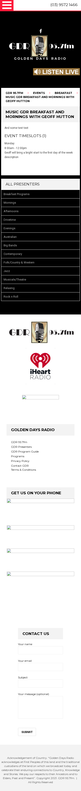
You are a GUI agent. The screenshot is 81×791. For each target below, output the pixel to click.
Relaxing (9, 288)
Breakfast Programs (16, 194)
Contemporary (13, 254)
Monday (9, 143)
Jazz (7, 271)
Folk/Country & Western (19, 262)
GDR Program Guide (25, 451)
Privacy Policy (20, 461)
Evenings (9, 228)
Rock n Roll (11, 296)
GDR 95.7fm (19, 442)
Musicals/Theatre (15, 279)
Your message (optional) (33, 694)
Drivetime (10, 219)
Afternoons (11, 211)
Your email (25, 660)
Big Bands (10, 245)
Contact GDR (20, 465)
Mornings (10, 202)
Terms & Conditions (23, 469)
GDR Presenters (21, 446)
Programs (17, 456)
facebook (40, 31)
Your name (25, 644)
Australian (10, 236)
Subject (23, 677)
